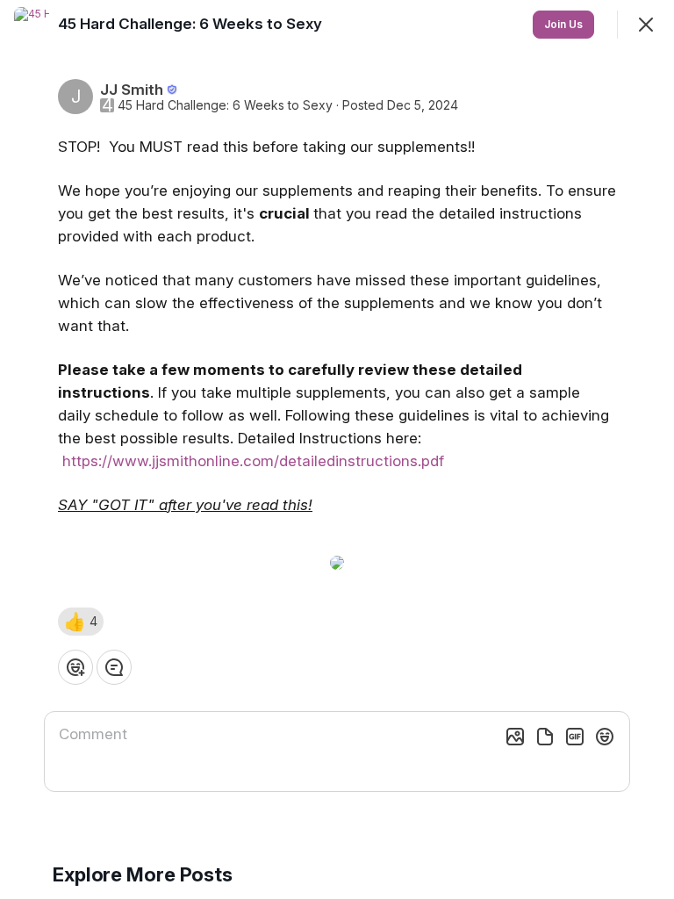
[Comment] (114, 667)
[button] (81, 622)
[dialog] (337, 449)
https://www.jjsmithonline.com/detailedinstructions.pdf (251, 461)
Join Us (563, 24)
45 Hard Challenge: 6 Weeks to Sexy (225, 105)
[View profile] (31, 24)
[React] (75, 667)
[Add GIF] (575, 737)
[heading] (192, 23)
